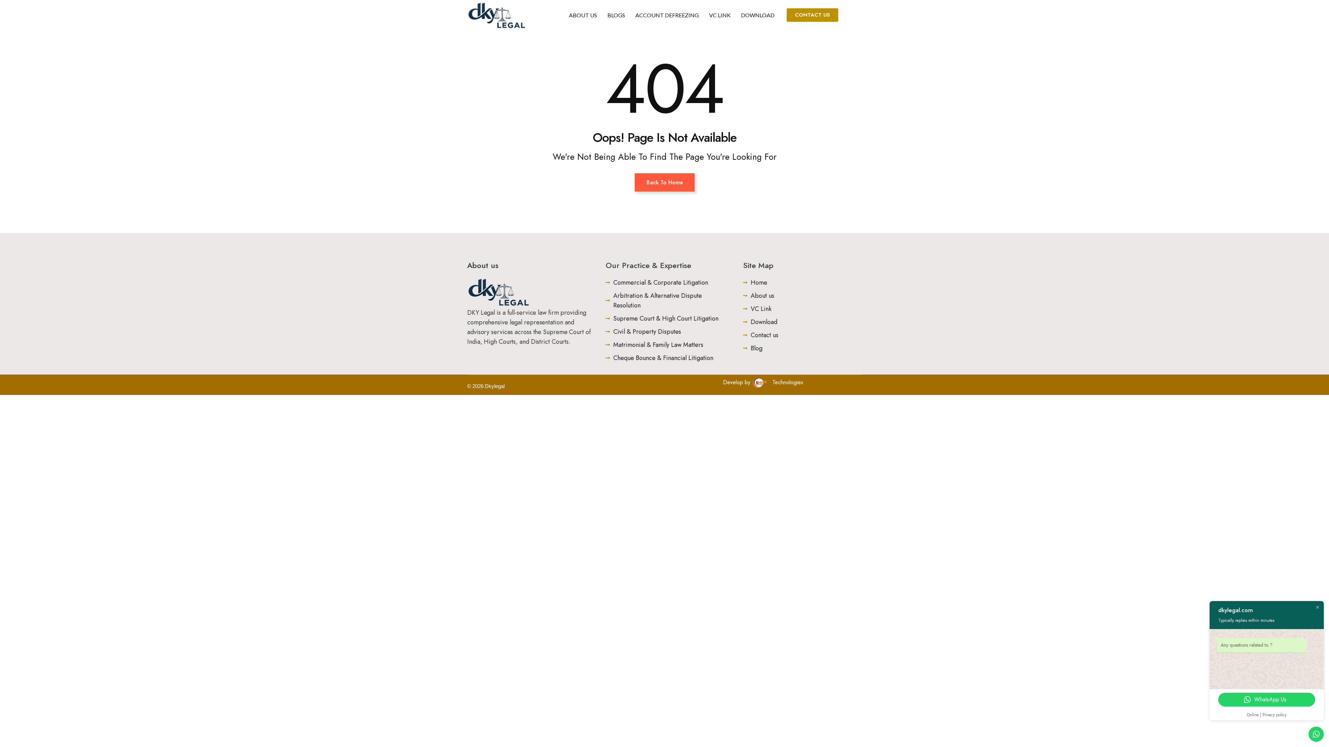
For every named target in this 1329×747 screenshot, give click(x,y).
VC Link (720, 15)
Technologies (787, 382)
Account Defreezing (667, 15)
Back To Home (665, 182)
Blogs (616, 15)
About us (583, 15)
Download (758, 15)
